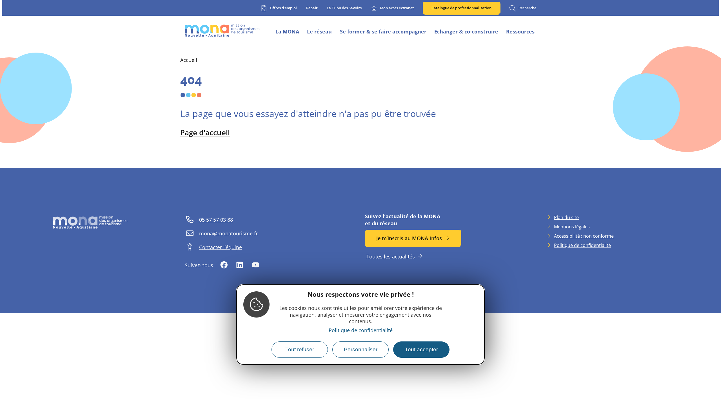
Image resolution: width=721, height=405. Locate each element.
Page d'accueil (205, 132)
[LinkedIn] (240, 265)
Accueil (188, 60)
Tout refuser (299, 349)
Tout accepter (421, 349)
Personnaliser (360, 349)
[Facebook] (224, 265)
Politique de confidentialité (361, 330)
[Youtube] (255, 265)
